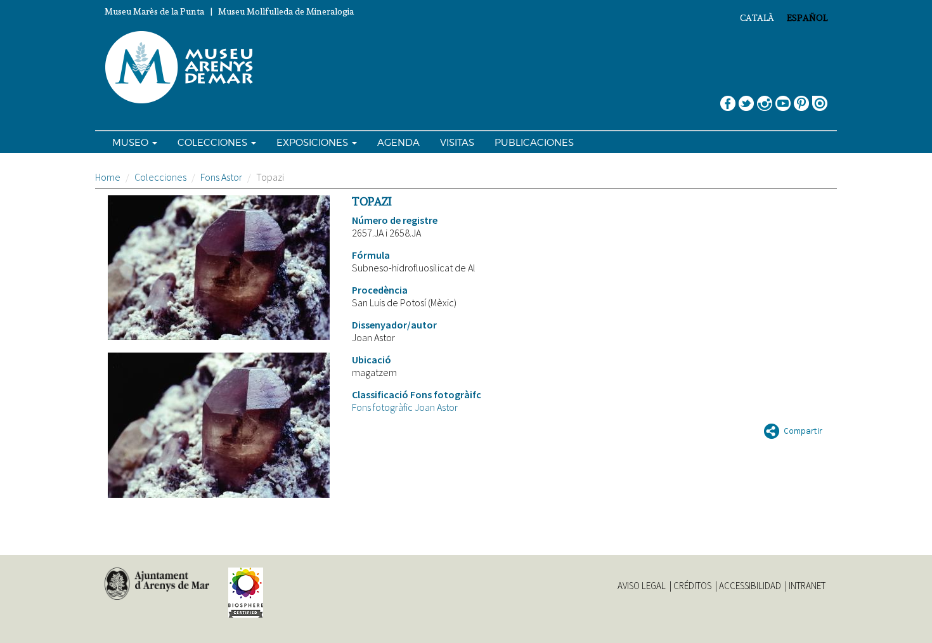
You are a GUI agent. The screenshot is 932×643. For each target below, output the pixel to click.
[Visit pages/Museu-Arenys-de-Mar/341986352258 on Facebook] (727, 98)
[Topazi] (219, 267)
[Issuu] (819, 98)
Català (757, 18)
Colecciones (214, 142)
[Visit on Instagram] (764, 98)
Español (807, 18)
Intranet (807, 586)
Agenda (398, 142)
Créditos (692, 586)
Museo (131, 142)
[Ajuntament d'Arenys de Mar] (157, 584)
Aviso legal (642, 586)
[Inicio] (184, 67)
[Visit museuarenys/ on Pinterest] (801, 98)
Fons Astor (221, 177)
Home (107, 177)
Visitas (457, 142)
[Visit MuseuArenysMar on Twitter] (746, 98)
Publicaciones (534, 142)
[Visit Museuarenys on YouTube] (783, 98)
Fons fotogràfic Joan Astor (405, 407)
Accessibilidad (750, 586)
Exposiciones (313, 142)
